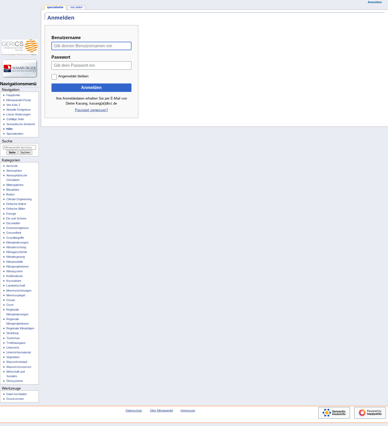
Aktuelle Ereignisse (18, 109)
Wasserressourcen (18, 366)
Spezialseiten (14, 133)
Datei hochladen (16, 394)
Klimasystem (14, 271)
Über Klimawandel (161, 410)
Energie (11, 213)
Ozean (10, 300)
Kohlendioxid (14, 276)
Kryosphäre (13, 280)
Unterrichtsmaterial (18, 352)
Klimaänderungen (17, 242)
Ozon (9, 304)
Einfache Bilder (15, 208)
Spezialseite (55, 7)
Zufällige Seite (15, 119)
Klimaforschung (16, 247)
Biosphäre (12, 189)
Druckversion (15, 398)
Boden (10, 194)
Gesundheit (13, 232)
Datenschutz (134, 410)
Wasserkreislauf (16, 361)
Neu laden (76, 7)
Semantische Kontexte (20, 124)
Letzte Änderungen (18, 114)
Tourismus (13, 338)
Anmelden (91, 87)
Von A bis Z (13, 104)
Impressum (188, 410)
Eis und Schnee (16, 218)
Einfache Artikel (16, 203)
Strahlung (12, 333)
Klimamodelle (14, 261)
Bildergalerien (14, 184)
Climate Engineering (19, 199)
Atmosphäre (14, 170)
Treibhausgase (16, 342)
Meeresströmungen (18, 290)
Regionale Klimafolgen (20, 328)
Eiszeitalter (13, 223)
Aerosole (12, 165)
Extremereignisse (17, 228)
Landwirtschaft (15, 285)
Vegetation (13, 357)
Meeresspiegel (15, 295)
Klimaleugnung (15, 256)
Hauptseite (13, 95)
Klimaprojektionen (17, 266)
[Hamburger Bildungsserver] (20, 68)
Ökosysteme (14, 380)
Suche (7, 141)
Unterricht (12, 347)
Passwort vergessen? (91, 110)
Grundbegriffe (15, 237)
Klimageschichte (16, 252)
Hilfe (9, 128)
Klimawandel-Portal (18, 100)
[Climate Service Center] (20, 47)
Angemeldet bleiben (73, 76)
